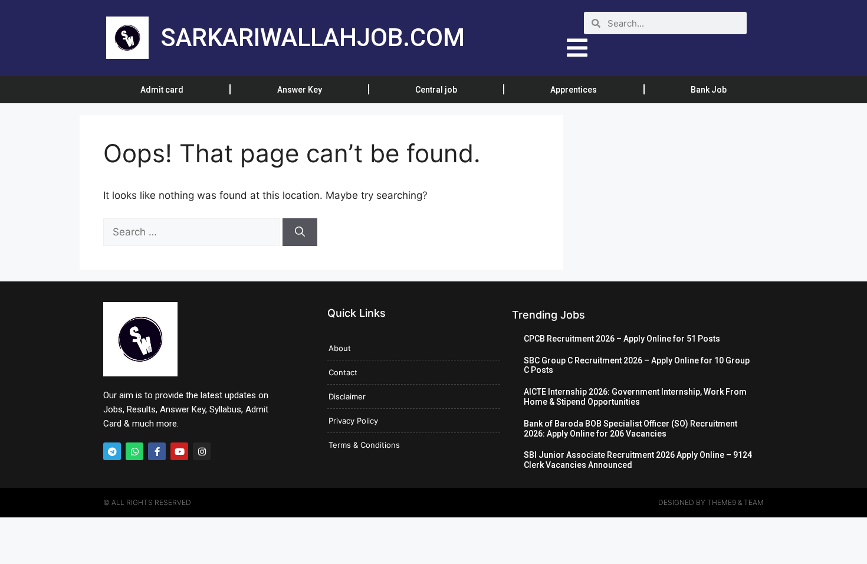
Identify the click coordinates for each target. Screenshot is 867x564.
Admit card (161, 89)
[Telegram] (112, 451)
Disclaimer (347, 396)
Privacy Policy (353, 420)
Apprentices (573, 89)
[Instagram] (202, 451)
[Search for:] (193, 232)
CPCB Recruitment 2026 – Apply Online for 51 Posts (622, 338)
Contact (343, 372)
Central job (436, 89)
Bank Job (709, 89)
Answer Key (299, 89)
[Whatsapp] (134, 451)
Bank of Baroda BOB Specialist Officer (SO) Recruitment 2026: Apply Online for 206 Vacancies (630, 428)
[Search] (300, 232)
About (340, 348)
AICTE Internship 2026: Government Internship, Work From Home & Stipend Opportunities (635, 396)
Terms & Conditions (364, 445)
